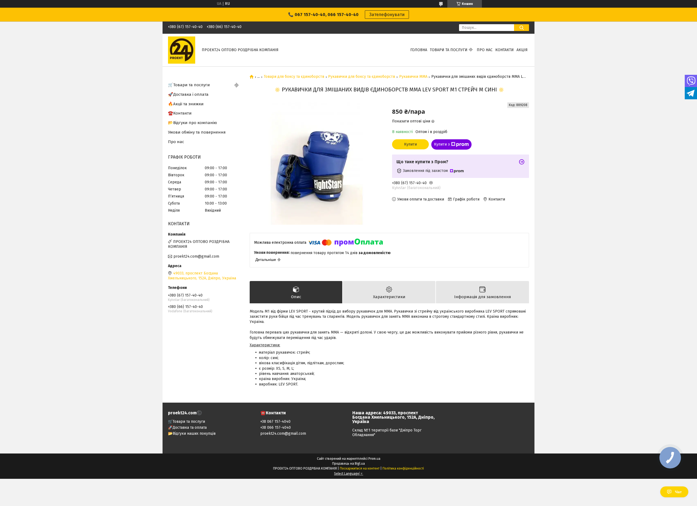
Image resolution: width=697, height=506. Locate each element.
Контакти (504, 50)
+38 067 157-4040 (275, 421)
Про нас (485, 50)
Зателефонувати (387, 14)
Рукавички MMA (413, 77)
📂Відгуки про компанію (192, 122)
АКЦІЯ (522, 50)
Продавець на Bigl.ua (348, 463)
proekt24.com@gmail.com (196, 256)
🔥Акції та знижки (186, 103)
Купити (410, 144)
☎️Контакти (180, 113)
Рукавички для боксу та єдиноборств (361, 77)
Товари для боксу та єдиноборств (294, 77)
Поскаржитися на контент (360, 468)
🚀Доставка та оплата (187, 427)
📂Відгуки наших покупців (192, 433)
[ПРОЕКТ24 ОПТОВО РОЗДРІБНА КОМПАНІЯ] (181, 50)
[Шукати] (521, 27)
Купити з (442, 144)
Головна (418, 50)
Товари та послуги (448, 50)
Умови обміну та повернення (197, 132)
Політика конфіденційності (403, 468)
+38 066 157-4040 (275, 427)
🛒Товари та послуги (189, 84)
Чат (678, 492)
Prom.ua (374, 459)
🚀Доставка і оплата (188, 94)
